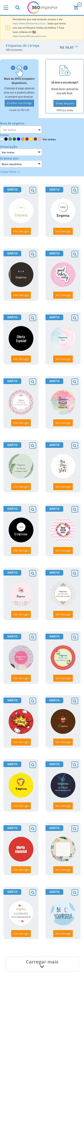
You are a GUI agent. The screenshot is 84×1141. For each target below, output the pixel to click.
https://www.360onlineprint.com (29, 36)
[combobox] (21, 130)
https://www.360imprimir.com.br (29, 23)
